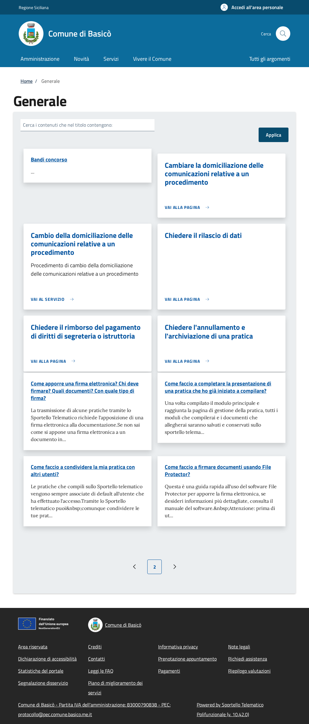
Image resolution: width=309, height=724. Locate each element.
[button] (251, 7)
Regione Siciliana (34, 7)
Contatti (96, 658)
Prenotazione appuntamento (187, 658)
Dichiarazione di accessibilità (47, 658)
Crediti (95, 646)
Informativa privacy (178, 646)
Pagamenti (169, 670)
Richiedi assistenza (247, 658)
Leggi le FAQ (100, 670)
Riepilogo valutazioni (249, 670)
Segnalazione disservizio (43, 683)
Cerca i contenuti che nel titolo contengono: (67, 124)
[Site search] (283, 33)
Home (27, 81)
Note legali (239, 646)
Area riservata (32, 646)
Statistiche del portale (40, 670)
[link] (188, 207)
